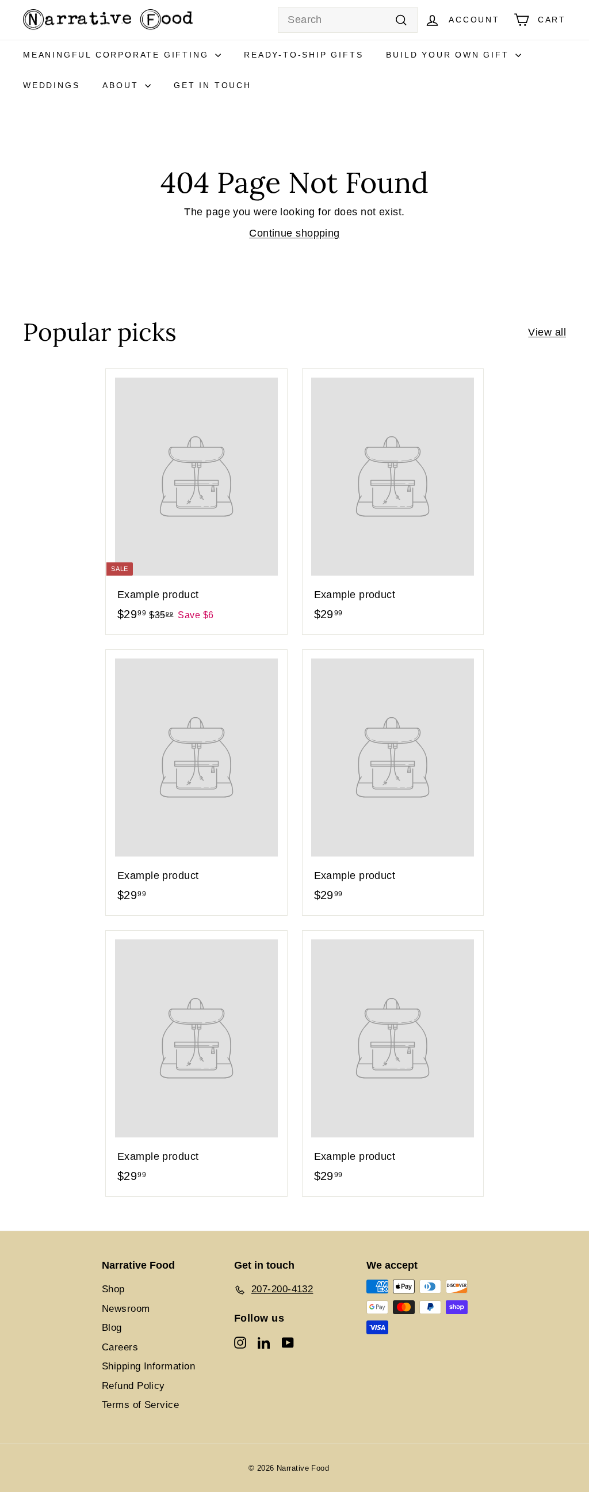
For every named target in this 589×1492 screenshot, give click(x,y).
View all (547, 332)
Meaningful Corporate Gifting (117, 54)
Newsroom (126, 1308)
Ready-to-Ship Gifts (303, 54)
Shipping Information (148, 1366)
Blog (112, 1327)
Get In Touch (212, 85)
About (122, 85)
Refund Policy (133, 1385)
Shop (113, 1289)
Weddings (51, 85)
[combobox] (348, 20)
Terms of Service (140, 1404)
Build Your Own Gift (449, 54)
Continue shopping (294, 233)
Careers (120, 1347)
